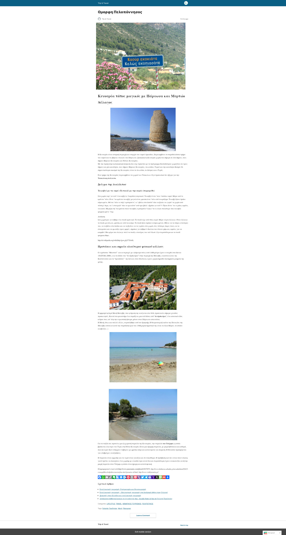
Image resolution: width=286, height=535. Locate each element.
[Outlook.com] (124, 478)
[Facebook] (99, 478)
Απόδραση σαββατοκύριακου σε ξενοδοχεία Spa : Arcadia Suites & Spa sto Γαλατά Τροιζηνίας (136, 498)
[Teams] (149, 478)
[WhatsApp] (103, 478)
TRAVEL (119, 504)
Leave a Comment (143, 515)
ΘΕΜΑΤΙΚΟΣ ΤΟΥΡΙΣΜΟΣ (132, 504)
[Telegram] (146, 478)
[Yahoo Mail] (153, 478)
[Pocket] (135, 478)
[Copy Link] (110, 478)
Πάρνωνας (127, 508)
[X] (157, 478)
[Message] (160, 478)
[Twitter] (142, 478)
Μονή (120, 508)
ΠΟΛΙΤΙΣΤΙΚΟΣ (147, 504)
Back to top (184, 525)
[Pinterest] (128, 478)
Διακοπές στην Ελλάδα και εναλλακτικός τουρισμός (120, 495)
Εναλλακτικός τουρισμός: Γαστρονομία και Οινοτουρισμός (123, 489)
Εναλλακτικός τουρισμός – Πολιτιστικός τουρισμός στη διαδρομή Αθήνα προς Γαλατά (134, 492)
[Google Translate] (117, 478)
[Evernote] (114, 478)
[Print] (132, 478)
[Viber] (139, 478)
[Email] (107, 478)
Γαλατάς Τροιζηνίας (109, 508)
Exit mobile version (143, 532)
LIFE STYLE (111, 504)
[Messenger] (121, 478)
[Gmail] (164, 478)
